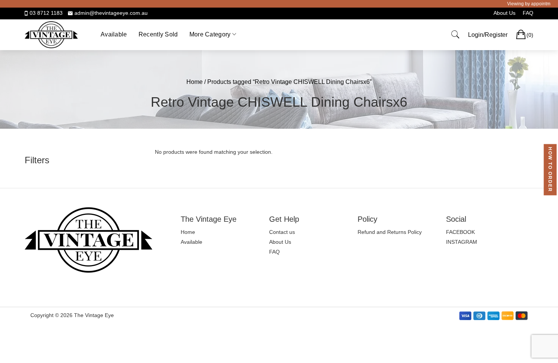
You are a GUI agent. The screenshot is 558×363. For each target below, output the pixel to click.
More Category (210, 34)
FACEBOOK (460, 232)
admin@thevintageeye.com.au (111, 13)
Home (194, 82)
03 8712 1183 (46, 13)
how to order (550, 170)
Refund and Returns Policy (390, 232)
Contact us (282, 232)
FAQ (528, 13)
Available (114, 34)
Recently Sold (158, 34)
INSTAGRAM (461, 242)
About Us (504, 13)
